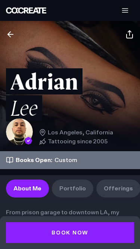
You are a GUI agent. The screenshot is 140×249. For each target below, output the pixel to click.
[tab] (27, 188)
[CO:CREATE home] (26, 10)
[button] (125, 10)
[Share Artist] (129, 34)
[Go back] (10, 34)
